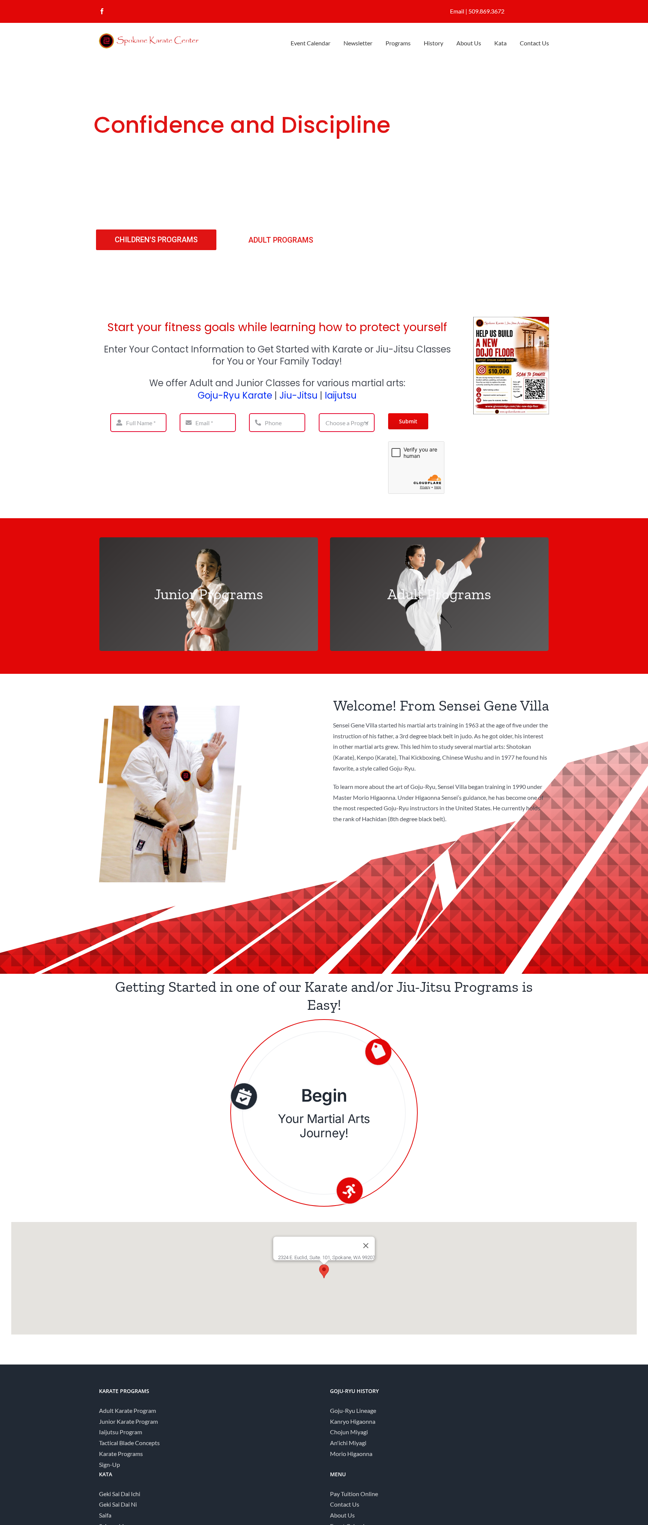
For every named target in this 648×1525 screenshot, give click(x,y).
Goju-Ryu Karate (235, 395)
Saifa (105, 1515)
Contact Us (344, 1504)
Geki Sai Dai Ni (118, 1504)
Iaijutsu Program (120, 1431)
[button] (324, 1271)
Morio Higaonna (351, 1453)
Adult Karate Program (127, 1410)
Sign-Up (109, 1464)
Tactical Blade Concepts (129, 1442)
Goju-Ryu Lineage (353, 1410)
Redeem (324, 1095)
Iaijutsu (341, 395)
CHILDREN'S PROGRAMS (156, 239)
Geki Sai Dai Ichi (119, 1493)
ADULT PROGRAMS (280, 239)
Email (457, 11)
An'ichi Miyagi (348, 1442)
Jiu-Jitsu (298, 395)
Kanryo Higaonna (352, 1421)
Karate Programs (121, 1453)
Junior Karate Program (128, 1421)
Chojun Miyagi (349, 1431)
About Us (342, 1515)
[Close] (366, 1246)
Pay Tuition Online (354, 1493)
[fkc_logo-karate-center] (155, 36)
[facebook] (102, 11)
